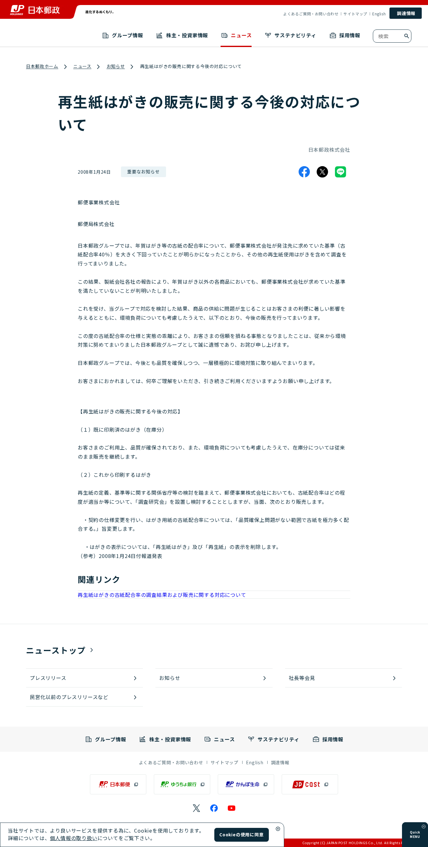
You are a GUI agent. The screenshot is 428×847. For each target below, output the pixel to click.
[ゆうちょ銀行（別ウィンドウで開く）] (182, 784)
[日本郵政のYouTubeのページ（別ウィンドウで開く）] (231, 808)
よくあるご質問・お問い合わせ (310, 13)
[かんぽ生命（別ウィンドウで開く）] (246, 784)
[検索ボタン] (407, 36)
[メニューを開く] (423, 827)
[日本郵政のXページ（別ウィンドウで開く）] (196, 808)
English (379, 13)
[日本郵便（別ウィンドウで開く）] (118, 784)
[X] (322, 172)
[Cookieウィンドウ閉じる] (277, 828)
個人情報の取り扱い (73, 838)
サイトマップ (355, 13)
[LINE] (341, 172)
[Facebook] (304, 172)
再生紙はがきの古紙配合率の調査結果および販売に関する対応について (162, 594)
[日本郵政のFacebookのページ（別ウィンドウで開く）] (214, 808)
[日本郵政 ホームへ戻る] (35, 10)
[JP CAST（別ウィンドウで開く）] (310, 784)
